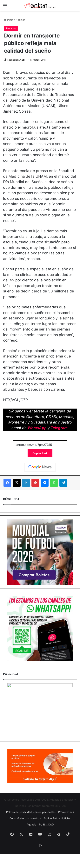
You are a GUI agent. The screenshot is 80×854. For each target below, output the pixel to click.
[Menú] (5, 7)
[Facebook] (7, 483)
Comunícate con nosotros (25, 818)
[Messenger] (45, 483)
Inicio (9, 19)
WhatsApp (37, 428)
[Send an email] (23, 59)
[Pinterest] (35, 483)
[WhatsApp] (54, 483)
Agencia (31, 824)
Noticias (20, 19)
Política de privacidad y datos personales (31, 812)
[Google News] (40, 467)
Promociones (66, 812)
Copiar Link (40, 453)
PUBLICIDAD (46, 824)
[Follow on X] (20, 59)
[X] (17, 483)
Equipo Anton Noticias (56, 818)
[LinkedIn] (26, 483)
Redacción (13, 59)
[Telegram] (63, 483)
